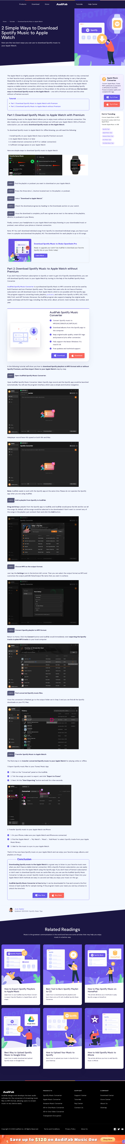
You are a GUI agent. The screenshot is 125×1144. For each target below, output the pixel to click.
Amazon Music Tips (108, 136)
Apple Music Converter (52, 1099)
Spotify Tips (106, 129)
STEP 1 (11, 183)
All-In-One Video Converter (53, 1112)
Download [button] (35, 4)
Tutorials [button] (79, 4)
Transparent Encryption (52, 1116)
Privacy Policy (70, 1129)
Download (61, 355)
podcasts (50, 294)
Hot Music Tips (107, 139)
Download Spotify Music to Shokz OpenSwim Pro (55, 244)
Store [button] (47, 4)
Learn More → (41, 256)
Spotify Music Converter (52, 1095)
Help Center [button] (92, 4)
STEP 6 (11, 754)
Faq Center (78, 1103)
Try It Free (114, 97)
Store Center (105, 1099)
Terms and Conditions (52, 1129)
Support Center (80, 1095)
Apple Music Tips (107, 132)
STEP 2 (11, 191)
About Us (104, 1103)
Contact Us (78, 1107)
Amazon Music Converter (52, 1103)
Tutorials (12, 21)
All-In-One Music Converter (53, 1107)
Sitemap (103, 1107)
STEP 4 (11, 206)
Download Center (107, 1095)
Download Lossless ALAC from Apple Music (111, 121)
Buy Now (41, 895)
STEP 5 (11, 213)
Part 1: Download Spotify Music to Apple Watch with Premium (34, 103)
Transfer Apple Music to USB (110, 124)
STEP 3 (11, 198)
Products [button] (22, 4)
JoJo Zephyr (19, 909)
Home (4, 21)
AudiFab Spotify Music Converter (20, 287)
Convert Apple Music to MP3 (110, 117)
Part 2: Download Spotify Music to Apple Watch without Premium (36, 106)
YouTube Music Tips (108, 143)
